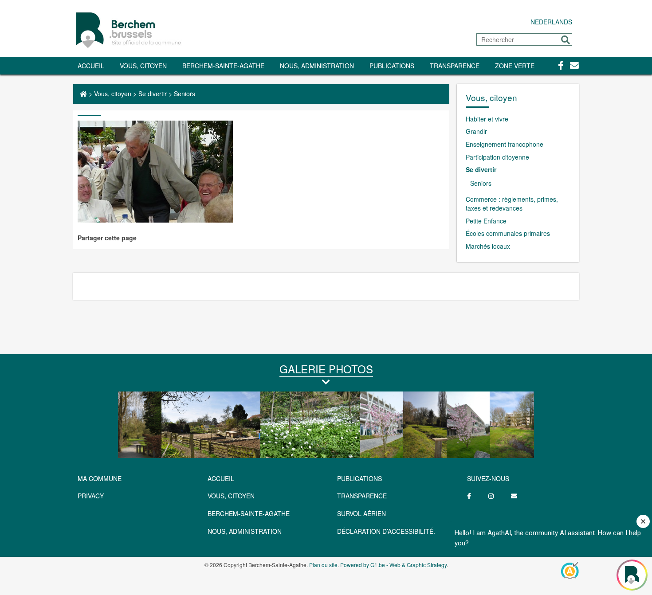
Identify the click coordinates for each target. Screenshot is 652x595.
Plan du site (323, 564)
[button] (565, 40)
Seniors (184, 93)
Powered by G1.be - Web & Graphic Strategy (393, 564)
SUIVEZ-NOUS (488, 478)
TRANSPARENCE (454, 65)
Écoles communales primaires (508, 233)
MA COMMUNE (100, 478)
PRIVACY (91, 495)
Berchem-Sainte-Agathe (223, 65)
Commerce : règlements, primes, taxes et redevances (512, 203)
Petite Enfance (486, 220)
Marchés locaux (488, 246)
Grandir (476, 131)
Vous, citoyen (143, 65)
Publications (391, 65)
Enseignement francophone (504, 144)
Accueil (91, 65)
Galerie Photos (326, 368)
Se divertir (152, 93)
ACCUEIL (221, 478)
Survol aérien (361, 513)
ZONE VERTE (514, 65)
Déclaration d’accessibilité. (386, 531)
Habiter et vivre (487, 118)
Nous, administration (317, 65)
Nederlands (551, 21)
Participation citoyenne (497, 157)
